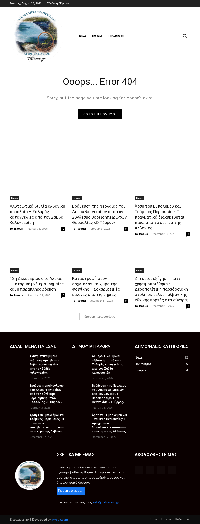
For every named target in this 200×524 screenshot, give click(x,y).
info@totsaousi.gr (106, 502)
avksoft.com (59, 519)
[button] (184, 36)
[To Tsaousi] (43, 35)
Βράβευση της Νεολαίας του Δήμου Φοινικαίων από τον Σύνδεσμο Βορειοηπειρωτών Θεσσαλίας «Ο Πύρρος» (99, 214)
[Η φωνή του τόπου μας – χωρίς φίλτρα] (30, 475)
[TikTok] (180, 3)
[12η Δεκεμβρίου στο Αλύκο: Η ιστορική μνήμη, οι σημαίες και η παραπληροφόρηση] (37, 259)
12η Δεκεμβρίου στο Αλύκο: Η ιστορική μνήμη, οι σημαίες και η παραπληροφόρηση (37, 284)
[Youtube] (187, 3)
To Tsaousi (16, 228)
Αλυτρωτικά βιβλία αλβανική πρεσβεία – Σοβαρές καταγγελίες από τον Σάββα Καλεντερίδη (37, 214)
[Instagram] (174, 3)
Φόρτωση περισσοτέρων (98, 316)
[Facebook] (167, 3)
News (14, 198)
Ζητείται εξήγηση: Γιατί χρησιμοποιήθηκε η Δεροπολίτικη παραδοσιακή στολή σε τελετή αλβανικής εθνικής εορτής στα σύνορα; (161, 289)
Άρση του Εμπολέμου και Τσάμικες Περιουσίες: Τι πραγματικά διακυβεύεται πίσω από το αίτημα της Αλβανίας (159, 217)
